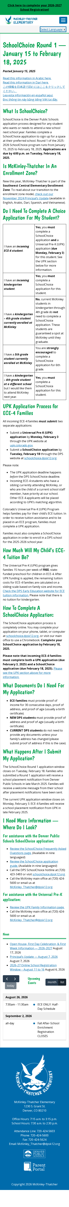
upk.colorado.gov (21, 445)
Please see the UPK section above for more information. (32, 673)
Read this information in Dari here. (26, 82)
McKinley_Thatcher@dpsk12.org (31, 887)
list (62, 982)
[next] (15, 978)
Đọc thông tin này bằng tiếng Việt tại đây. (30, 99)
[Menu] (63, 20)
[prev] (7, 978)
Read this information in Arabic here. (27, 78)
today (10, 986)
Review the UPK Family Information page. (37, 907)
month (52, 982)
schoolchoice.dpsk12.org (40, 458)
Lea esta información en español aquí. (28, 95)
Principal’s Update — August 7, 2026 (34, 957)
